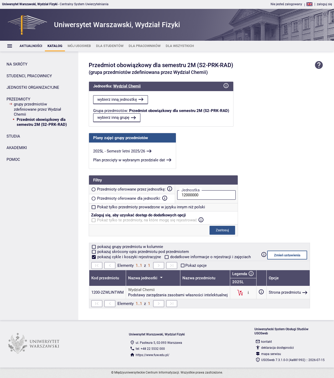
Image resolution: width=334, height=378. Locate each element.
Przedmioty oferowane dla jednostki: (129, 198)
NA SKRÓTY (17, 64)
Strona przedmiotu (285, 292)
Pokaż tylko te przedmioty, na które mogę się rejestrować (147, 220)
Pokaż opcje (196, 265)
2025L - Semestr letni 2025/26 (119, 151)
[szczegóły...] (248, 292)
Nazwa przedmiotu (198, 278)
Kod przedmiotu (105, 278)
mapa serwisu (271, 354)
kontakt (266, 342)
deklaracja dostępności (277, 348)
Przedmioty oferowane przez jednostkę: (131, 189)
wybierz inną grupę (113, 117)
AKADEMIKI (17, 147)
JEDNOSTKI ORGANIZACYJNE (33, 87)
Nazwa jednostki (143, 278)
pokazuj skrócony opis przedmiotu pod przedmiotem (142, 251)
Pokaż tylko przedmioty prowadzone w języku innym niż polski (151, 207)
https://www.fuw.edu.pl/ (152, 355)
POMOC (13, 159)
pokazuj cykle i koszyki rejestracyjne (129, 257)
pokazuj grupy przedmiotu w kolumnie (129, 246)
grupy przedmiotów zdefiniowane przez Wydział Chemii (37, 109)
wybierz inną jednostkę (117, 99)
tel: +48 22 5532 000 (150, 349)
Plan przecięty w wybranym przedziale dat (129, 160)
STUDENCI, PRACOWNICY (29, 76)
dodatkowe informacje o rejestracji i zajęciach (210, 257)
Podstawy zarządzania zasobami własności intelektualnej (178, 295)
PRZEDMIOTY (18, 99)
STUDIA (13, 136)
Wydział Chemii (127, 86)
